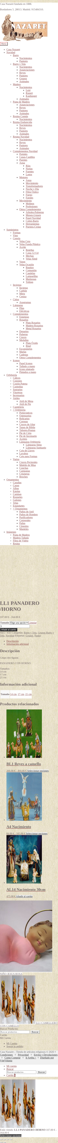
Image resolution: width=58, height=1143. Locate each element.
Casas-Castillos (27, 157)
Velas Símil (31, 258)
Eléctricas (24, 311)
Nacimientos (25, 58)
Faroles (29, 197)
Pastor (37, 635)
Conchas (23, 468)
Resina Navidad (21, 136)
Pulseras (23, 334)
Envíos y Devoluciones (46, 1054)
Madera (17, 84)
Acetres (23, 439)
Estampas (24, 316)
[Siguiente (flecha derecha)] (4, 1142)
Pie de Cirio (25, 433)
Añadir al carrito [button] (24, 896)
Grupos (23, 78)
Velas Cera (24, 241)
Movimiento (32, 183)
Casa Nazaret (13, 49)
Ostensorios (25, 415)
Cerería (16, 238)
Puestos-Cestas (33, 226)
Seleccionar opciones (38, 770)
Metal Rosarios (33, 328)
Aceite (22, 247)
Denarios (24, 331)
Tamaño (4, 622)
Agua (22, 162)
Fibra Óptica (32, 192)
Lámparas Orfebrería (29, 441)
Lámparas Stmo (34, 444)
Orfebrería (11, 375)
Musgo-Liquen (33, 215)
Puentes (23, 160)
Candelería (18, 407)
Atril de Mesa (26, 401)
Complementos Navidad (25, 151)
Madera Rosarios (34, 325)
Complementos (20, 314)
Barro (16, 55)
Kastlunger (31, 96)
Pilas (21, 308)
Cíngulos (24, 526)
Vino (15, 235)
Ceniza (22, 296)
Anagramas (25, 302)
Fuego (29, 194)
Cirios (16, 299)
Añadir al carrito (8, 629)
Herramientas (32, 223)
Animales (24, 81)
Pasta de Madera (21, 101)
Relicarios (24, 418)
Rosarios (23, 319)
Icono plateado (26, 369)
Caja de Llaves (26, 450)
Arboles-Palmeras (35, 212)
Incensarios (18, 395)
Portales (23, 154)
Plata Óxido (32, 343)
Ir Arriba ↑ (31, 1057)
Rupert (29, 93)
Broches (23, 476)
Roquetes (17, 497)
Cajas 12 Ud (32, 253)
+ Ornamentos (20, 508)
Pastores (23, 61)
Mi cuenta (11, 1066)
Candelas (30, 273)
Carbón (23, 290)
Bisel (28, 346)
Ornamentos (12, 479)
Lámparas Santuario (36, 447)
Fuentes (30, 171)
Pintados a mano (27, 372)
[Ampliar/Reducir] (1, 1139)
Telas (15, 503)
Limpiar (33, 622)
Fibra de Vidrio (20, 540)
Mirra (22, 293)
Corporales (24, 520)
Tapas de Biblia (27, 427)
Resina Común (20, 116)
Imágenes (11, 532)
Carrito (10, 1075)
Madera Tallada (21, 537)
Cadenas (23, 354)
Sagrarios (17, 389)
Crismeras (24, 473)
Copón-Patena (20, 383)
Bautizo (30, 267)
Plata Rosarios (33, 322)
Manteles (24, 529)
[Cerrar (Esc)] (11, 1139)
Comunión (31, 270)
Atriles (16, 398)
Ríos (28, 165)
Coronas (23, 421)
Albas (16, 488)
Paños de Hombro (28, 514)
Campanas (24, 471)
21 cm (28, 694)
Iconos (16, 360)
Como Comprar (12, 1057)
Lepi (28, 90)
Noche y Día (32, 189)
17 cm (21, 694)
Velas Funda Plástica (29, 244)
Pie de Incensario (28, 436)
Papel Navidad (33, 218)
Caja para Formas (28, 456)
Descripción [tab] (12, 641)
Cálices (16, 378)
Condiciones (6, 1054)
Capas (16, 485)
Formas (16, 232)
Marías (22, 351)
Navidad (10, 52)
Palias (22, 523)
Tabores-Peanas (27, 430)
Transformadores (34, 186)
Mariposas (31, 279)
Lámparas (18, 305)
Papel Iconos (25, 363)
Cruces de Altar (27, 424)
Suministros (12, 229)
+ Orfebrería (19, 410)
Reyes (22, 72)
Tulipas (29, 282)
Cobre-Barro (32, 221)
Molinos (30, 203)
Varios (16, 459)
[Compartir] (7, 1139)
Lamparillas (32, 276)
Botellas (30, 250)
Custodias (18, 386)
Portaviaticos (25, 412)
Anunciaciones (26, 69)
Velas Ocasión (26, 264)
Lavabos (23, 453)
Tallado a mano (27, 366)
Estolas (16, 491)
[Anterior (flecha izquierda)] (1, 1142)
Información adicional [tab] (17, 644)
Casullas (17, 482)
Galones (17, 500)
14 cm (13, 694)
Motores (23, 177)
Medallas (24, 340)
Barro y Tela (19, 64)
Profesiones (32, 206)
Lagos (29, 174)
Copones (17, 380)
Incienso (17, 285)
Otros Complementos (30, 209)
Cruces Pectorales (28, 462)
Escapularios (25, 348)
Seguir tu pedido (14, 1046)
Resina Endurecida (22, 122)
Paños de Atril (26, 511)
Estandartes (18, 505)
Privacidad (23, 1054)
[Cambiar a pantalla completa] (4, 1139)
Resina (16, 543)
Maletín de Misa (27, 465)
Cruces (22, 337)
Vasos (22, 261)
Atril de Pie (25, 404)
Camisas (17, 494)
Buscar (35, 1032)
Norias (29, 168)
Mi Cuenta (11, 1043)
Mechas (30, 255)
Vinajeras (17, 392)
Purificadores (26, 517)
